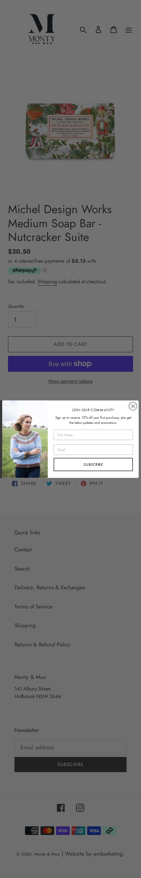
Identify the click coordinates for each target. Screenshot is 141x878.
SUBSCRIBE (93, 464)
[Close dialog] (133, 406)
